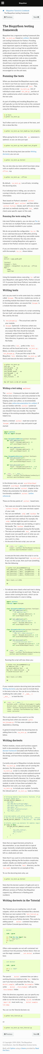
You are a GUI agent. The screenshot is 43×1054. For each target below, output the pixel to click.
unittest (26, 38)
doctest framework (10, 751)
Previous (9, 17)
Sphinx (12, 1048)
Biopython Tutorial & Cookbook (17, 11)
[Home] (3, 11)
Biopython (23, 3)
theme (23, 1048)
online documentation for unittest (24, 403)
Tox (36, 221)
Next (35, 17)
